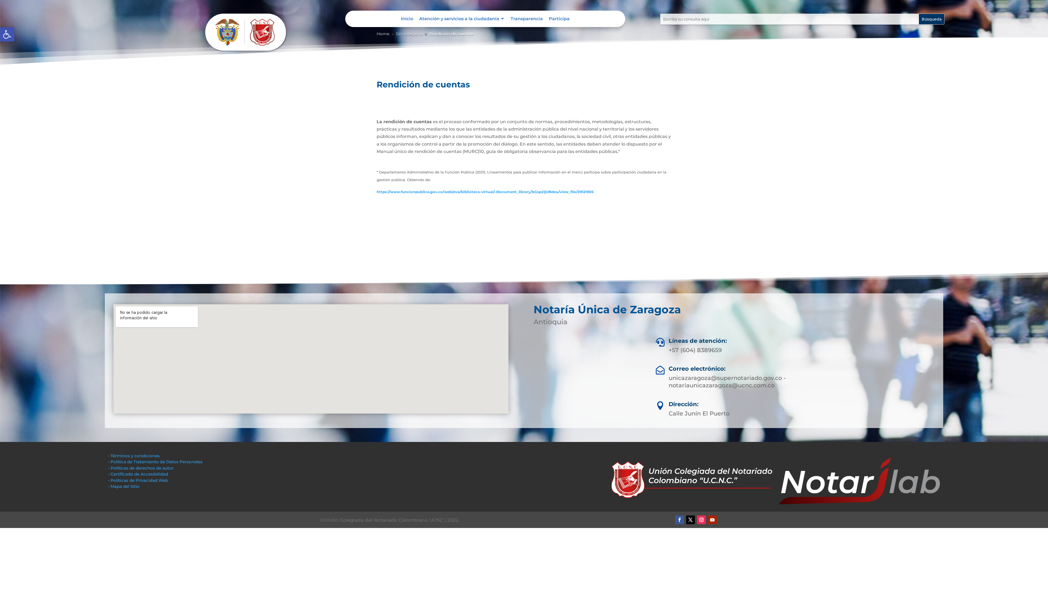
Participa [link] (559, 19)
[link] (7, 34)
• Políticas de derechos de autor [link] (141, 468)
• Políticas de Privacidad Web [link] (138, 480)
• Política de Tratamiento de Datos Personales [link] (155, 461)
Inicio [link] (407, 19)
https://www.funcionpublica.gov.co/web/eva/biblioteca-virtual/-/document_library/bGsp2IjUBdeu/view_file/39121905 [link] (485, 192)
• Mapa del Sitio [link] (124, 486)
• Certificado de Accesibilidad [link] (138, 474)
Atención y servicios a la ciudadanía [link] (459, 19)
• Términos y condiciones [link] (134, 455)
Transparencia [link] (527, 19)
